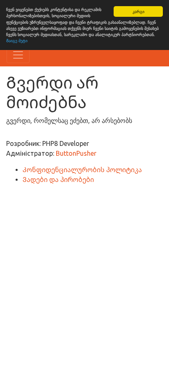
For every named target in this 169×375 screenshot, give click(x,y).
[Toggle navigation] (18, 55)
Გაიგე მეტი (16, 40)
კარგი (138, 11)
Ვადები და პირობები (58, 179)
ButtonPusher (76, 153)
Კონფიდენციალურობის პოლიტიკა (82, 169)
